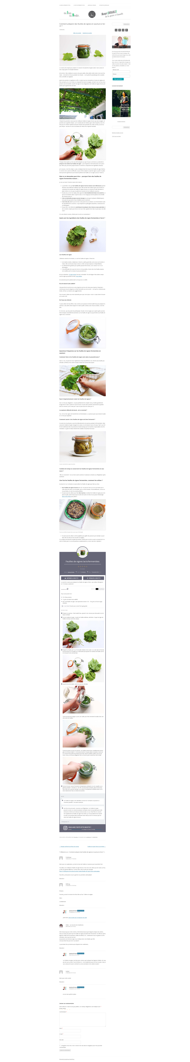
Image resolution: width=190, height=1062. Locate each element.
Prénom (114, 74)
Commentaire (63, 1011)
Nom (61, 1028)
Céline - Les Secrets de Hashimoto (74, 925)
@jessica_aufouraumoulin (77, 829)
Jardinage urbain (92, 5)
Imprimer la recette (87, 33)
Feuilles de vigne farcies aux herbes (97, 846)
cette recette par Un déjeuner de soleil (77, 917)
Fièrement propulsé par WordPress (66, 1059)
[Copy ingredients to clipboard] (68, 589)
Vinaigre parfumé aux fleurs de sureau (69, 846)
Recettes (76, 837)
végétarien (88, 837)
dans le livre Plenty (66, 496)
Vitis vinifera (79, 276)
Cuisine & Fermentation (64, 5)
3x (102, 589)
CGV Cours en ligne (116, 136)
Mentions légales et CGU (117, 132)
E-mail (61, 1034)
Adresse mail (116, 69)
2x (99, 589)
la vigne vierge (72, 274)
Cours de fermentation (79, 5)
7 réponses (61, 29)
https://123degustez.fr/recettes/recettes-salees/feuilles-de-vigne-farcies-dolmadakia (79, 871)
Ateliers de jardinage (104, 5)
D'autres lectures (121, 121)
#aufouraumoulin (98, 829)
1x (97, 589)
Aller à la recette (77, 33)
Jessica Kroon (71, 572)
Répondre (61, 878)
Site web (61, 1039)
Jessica (116, 51)
